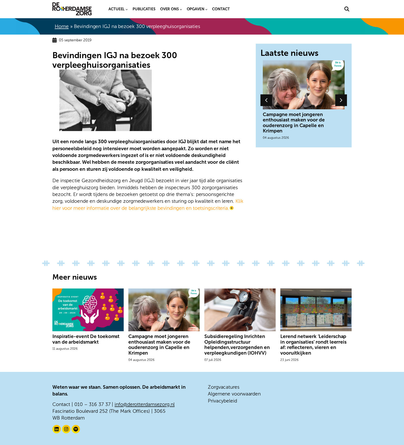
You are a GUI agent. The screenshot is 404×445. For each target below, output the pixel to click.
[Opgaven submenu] (206, 9)
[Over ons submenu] (181, 9)
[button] (347, 9)
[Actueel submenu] (127, 9)
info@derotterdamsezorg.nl (145, 404)
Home (62, 26)
